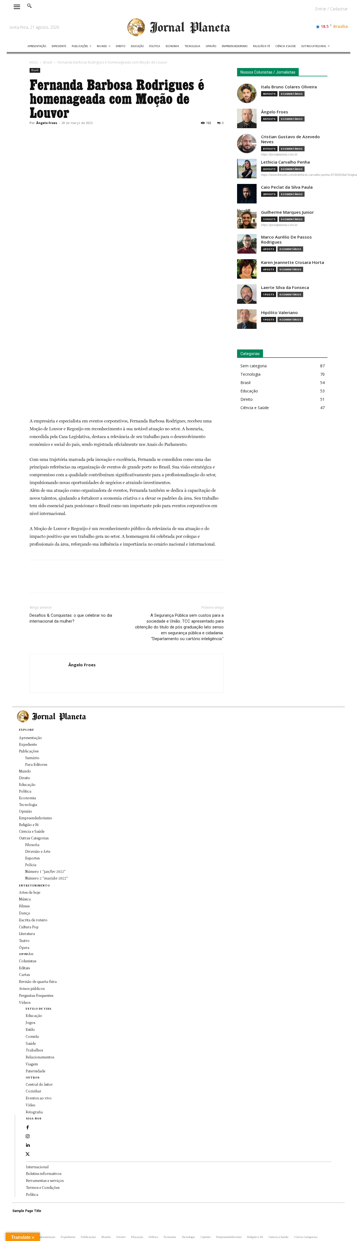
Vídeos (24, 1002)
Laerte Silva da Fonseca (285, 287)
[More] (87, 135)
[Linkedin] (27, 1145)
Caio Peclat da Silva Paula (287, 187)
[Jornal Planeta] (179, 27)
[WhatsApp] (73, 135)
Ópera (24, 947)
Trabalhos (34, 1050)
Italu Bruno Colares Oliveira (289, 86)
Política (32, 1194)
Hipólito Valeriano (279, 312)
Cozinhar (33, 1091)
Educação (34, 1015)
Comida (32, 1036)
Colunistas (27, 960)
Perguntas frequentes (36, 995)
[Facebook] (35, 135)
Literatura (27, 933)
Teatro (24, 940)
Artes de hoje (29, 892)
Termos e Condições (42, 1187)
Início (34, 62)
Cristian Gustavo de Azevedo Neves (290, 139)
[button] (29, 6)
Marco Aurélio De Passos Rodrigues (286, 239)
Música (25, 899)
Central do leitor (39, 1084)
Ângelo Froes (46, 123)
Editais (24, 967)
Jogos (30, 1022)
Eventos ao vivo (39, 1098)
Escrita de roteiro (33, 919)
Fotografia (34, 1111)
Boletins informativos (43, 1173)
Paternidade (35, 1070)
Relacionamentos (40, 1057)
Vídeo (30, 1104)
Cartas (24, 974)
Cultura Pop (28, 926)
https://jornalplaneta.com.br (279, 154)
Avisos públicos (32, 988)
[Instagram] (27, 1136)
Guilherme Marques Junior (287, 212)
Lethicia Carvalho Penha (285, 162)
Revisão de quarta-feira (38, 981)
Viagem (32, 1064)
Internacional (37, 1166)
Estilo (30, 1029)
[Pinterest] (60, 135)
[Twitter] (48, 135)
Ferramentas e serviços (45, 1180)
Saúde (31, 1043)
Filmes (24, 906)
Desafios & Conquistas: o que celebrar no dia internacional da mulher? (71, 618)
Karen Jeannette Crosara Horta (292, 262)
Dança (24, 912)
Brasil (47, 62)
